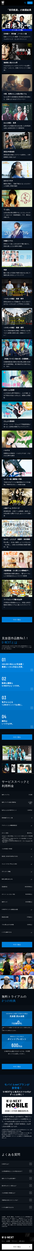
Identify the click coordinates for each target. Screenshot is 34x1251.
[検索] (25, 2)
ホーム (3, 1241)
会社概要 (8, 1241)
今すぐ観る (17, 620)
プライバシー (14, 1241)
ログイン (30, 2)
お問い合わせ (21, 1241)
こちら (28, 840)
